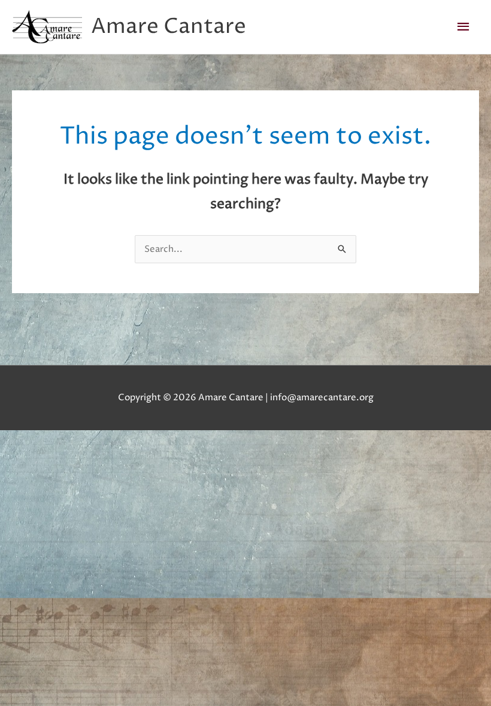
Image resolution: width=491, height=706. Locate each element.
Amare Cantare (168, 27)
